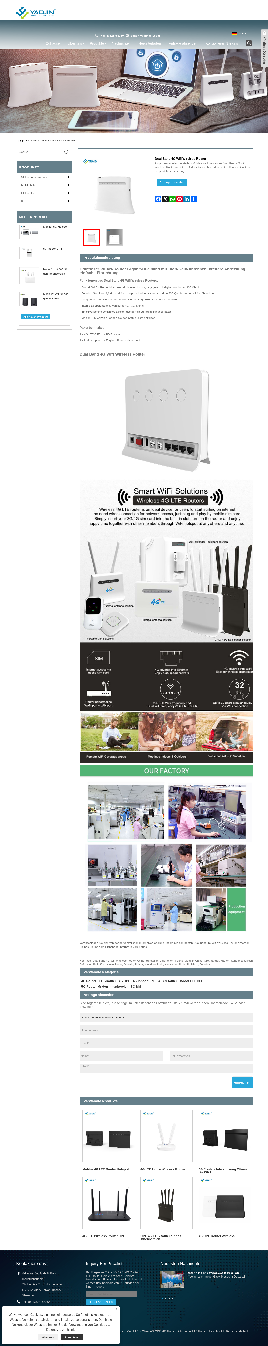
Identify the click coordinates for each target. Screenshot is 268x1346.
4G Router (70, 140)
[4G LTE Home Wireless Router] (167, 1136)
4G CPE (124, 981)
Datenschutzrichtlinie (61, 1329)
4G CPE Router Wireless (217, 1236)
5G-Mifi (136, 986)
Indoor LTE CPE (191, 981)
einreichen (242, 1082)
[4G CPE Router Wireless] (225, 1203)
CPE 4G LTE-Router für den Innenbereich (160, 1237)
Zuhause (53, 43)
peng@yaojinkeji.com (145, 35)
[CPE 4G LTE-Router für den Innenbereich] (167, 1203)
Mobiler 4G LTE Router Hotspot (105, 1169)
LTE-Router (107, 981)
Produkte (97, 43)
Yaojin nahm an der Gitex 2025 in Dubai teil (213, 1272)
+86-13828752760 (38, 1301)
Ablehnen (48, 1337)
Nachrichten (121, 43)
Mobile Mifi (28, 185)
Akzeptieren (72, 1337)
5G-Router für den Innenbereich (104, 986)
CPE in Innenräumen (51, 140)
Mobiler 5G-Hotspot (55, 226)
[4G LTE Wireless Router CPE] (109, 1203)
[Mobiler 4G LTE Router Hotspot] (109, 1136)
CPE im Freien (30, 193)
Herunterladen (150, 43)
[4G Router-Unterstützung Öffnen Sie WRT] (225, 1136)
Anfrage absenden (183, 43)
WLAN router (167, 981)
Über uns (75, 43)
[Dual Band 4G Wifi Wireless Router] (91, 237)
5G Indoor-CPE (52, 248)
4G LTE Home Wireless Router (162, 1169)
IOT (23, 201)
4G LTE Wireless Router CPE (103, 1236)
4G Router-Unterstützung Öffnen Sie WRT (223, 1171)
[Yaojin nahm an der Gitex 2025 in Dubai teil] (172, 1279)
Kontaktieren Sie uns (221, 43)
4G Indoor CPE (144, 981)
